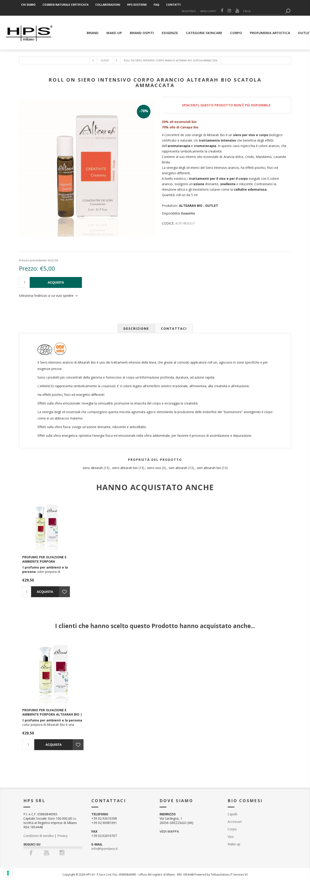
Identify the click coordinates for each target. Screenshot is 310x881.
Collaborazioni (107, 5)
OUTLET (211, 205)
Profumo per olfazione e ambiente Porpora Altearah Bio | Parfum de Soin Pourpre (44, 563)
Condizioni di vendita (38, 836)
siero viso (154, 468)
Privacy (62, 836)
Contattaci (174, 328)
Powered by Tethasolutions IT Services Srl (221, 874)
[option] (53, 696)
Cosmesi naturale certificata (65, 5)
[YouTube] (46, 852)
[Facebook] (31, 852)
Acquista (56, 282)
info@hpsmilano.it (104, 848)
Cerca (287, 11)
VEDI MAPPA (169, 831)
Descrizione (136, 328)
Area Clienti (208, 11)
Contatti (173, 5)
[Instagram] (62, 852)
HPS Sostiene (137, 5)
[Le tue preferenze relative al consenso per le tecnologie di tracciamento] (8, 873)
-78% (143, 110)
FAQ (156, 5)
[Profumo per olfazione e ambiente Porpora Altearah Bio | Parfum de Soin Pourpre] (46, 526)
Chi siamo (28, 5)
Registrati (189, 11)
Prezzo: (28, 268)
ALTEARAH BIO (190, 205)
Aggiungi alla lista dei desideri (64, 591)
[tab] (136, 328)
